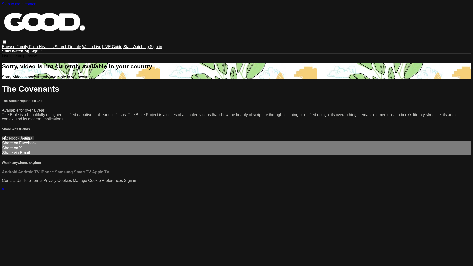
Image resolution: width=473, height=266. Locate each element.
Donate (74, 47)
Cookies (65, 180)
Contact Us (11, 180)
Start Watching (136, 47)
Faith (34, 47)
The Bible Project (15, 101)
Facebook (11, 138)
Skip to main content (19, 4)
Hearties (47, 47)
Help (27, 180)
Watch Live (91, 47)
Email (29, 138)
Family (22, 47)
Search (61, 47)
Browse (9, 47)
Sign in (156, 47)
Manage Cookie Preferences (98, 180)
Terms (37, 180)
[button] (4, 42)
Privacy (50, 180)
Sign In (36, 51)
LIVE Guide (112, 47)
